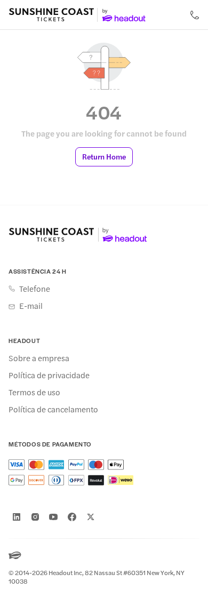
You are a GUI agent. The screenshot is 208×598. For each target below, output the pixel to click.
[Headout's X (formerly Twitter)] (90, 517)
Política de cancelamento (53, 409)
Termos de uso (34, 392)
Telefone (34, 288)
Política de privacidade (49, 375)
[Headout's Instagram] (35, 517)
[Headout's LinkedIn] (16, 517)
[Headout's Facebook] (72, 517)
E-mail (31, 305)
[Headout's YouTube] (53, 517)
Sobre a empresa (39, 358)
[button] (104, 156)
